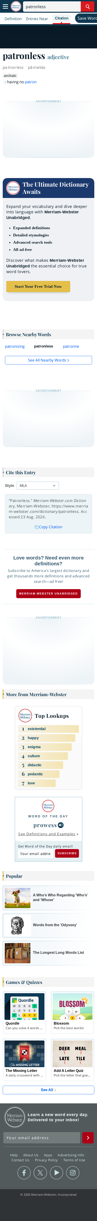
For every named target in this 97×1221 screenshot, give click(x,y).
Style (9, 485)
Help (14, 1155)
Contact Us (21, 1160)
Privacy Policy (47, 1160)
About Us (31, 1155)
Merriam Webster (15, 1117)
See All (47, 1090)
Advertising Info (71, 1155)
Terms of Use (74, 1160)
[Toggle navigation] (5, 6)
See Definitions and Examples (46, 833)
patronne (71, 346)
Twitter (40, 1173)
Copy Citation (50, 526)
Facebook (24, 1173)
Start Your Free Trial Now (38, 286)
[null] (61, 825)
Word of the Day (48, 816)
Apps (48, 1155)
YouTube (56, 1173)
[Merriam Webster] (48, 806)
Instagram (72, 1173)
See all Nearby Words (47, 360)
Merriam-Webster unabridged (48, 593)
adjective (58, 56)
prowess (45, 824)
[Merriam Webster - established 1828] (16, 6)
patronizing (15, 346)
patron (31, 81)
